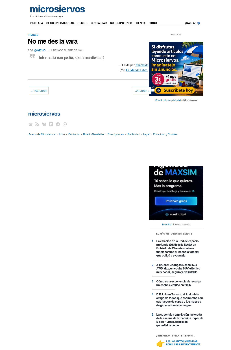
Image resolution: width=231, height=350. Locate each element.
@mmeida (141, 65)
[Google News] (30, 124)
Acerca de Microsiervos (42, 134)
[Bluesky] (44, 124)
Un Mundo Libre (136, 70)
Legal (146, 134)
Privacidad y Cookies (165, 134)
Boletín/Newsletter (93, 134)
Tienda (140, 23)
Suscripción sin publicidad (168, 100)
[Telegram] (58, 124)
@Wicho (39, 50)
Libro (153, 23)
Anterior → (142, 90)
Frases (33, 35)
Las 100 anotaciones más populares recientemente (183, 343)
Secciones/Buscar (60, 23)
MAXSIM (166, 224)
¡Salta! (190, 23)
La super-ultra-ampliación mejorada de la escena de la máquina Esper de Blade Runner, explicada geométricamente (179, 319)
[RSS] (37, 124)
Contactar (99, 23)
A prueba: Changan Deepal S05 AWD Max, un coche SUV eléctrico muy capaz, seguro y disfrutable (178, 268)
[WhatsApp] (65, 124)
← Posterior (39, 90)
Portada (36, 23)
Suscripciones (121, 23)
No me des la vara (53, 41)
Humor (82, 23)
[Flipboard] (51, 124)
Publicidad (134, 134)
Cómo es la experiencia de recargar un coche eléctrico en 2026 (179, 283)
